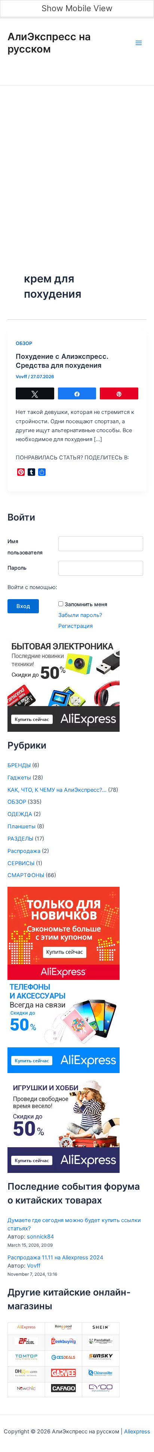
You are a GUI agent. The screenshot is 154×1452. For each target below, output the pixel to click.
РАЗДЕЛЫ (20, 838)
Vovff (33, 1265)
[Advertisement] (77, 166)
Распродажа (23, 851)
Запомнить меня (86, 604)
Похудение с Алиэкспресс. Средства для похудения (62, 360)
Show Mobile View (77, 8)
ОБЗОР (24, 343)
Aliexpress (136, 1431)
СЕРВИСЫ (20, 863)
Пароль (17, 567)
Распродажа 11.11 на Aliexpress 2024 (55, 1257)
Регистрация (75, 626)
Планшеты (21, 826)
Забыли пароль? (80, 615)
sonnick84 (40, 1236)
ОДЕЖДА (19, 814)
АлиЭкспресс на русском (49, 42)
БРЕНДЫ (19, 765)
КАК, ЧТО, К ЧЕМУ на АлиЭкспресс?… (57, 790)
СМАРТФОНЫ (25, 875)
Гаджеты (19, 777)
